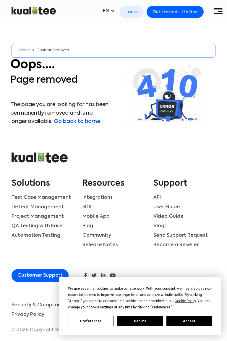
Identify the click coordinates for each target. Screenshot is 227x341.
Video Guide (168, 216)
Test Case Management (41, 197)
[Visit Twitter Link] (94, 276)
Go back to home (77, 121)
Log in (131, 12)
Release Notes (100, 245)
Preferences (91, 321)
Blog (87, 226)
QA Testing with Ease (37, 226)
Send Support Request (180, 235)
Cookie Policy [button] (185, 301)
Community (96, 235)
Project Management (38, 216)
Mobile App (96, 216)
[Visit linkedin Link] (103, 276)
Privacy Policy (28, 314)
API (157, 197)
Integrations (97, 197)
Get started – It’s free (175, 12)
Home (24, 50)
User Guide (166, 207)
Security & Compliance (39, 305)
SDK (87, 207)
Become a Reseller (176, 245)
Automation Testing (36, 235)
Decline (140, 321)
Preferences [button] (161, 307)
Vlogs (160, 226)
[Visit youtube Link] (113, 276)
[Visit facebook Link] (85, 276)
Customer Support (40, 275)
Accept (189, 321)
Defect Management (38, 207)
